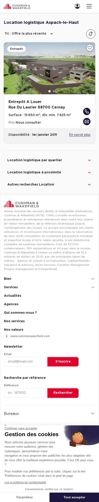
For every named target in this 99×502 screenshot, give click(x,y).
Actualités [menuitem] (12, 295)
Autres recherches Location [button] (30, 184)
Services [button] (11, 287)
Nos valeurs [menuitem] (13, 329)
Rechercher (63, 392)
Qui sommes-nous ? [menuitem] (20, 312)
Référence (11, 385)
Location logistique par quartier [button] (34, 160)
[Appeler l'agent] (86, 111)
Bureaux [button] (11, 414)
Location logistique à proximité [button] (34, 172)
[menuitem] (79, 6)
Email (8, 354)
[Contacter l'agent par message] (86, 121)
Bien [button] (7, 278)
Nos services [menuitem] (14, 321)
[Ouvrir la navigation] (89, 6)
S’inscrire (63, 361)
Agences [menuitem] (11, 304)
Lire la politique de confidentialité (25, 482)
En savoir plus (79, 134)
